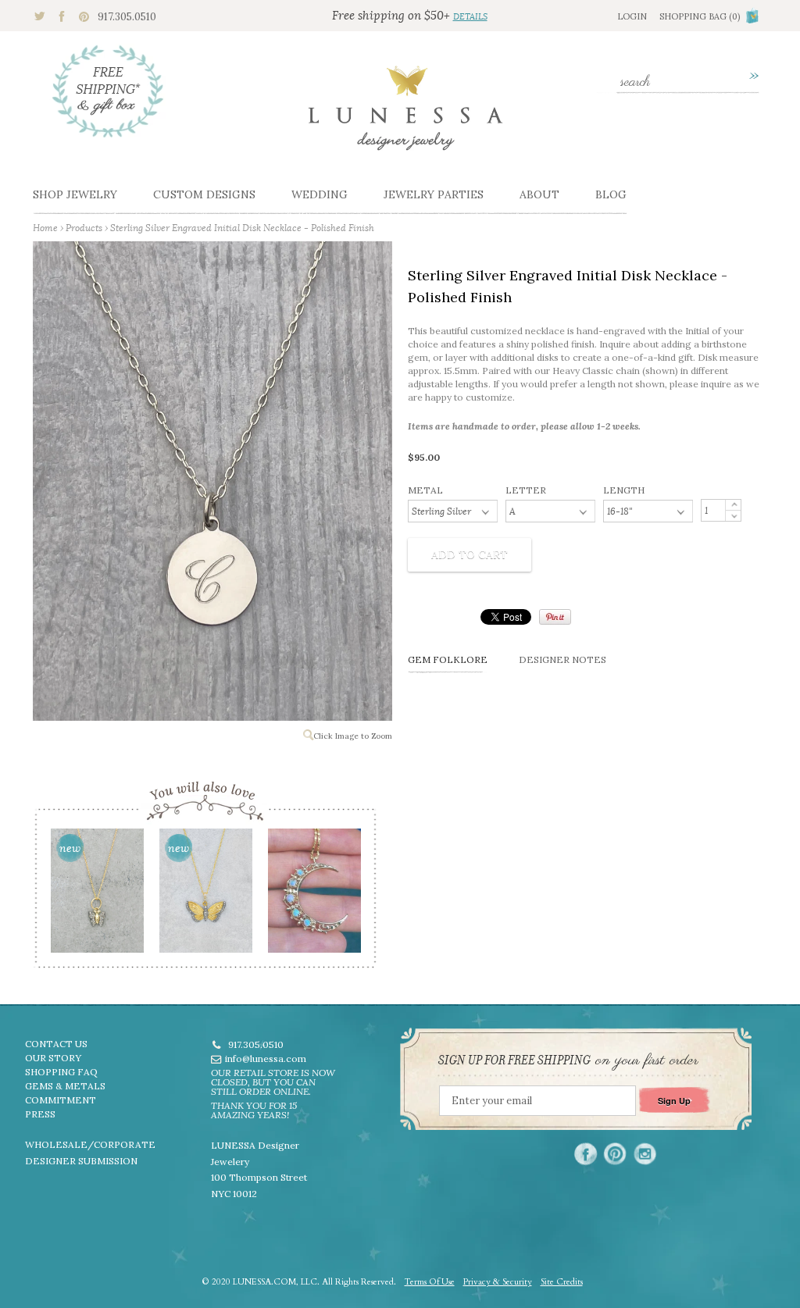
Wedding (319, 194)
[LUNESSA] (405, 114)
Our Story (53, 1058)
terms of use (430, 1282)
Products (84, 227)
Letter (525, 490)
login (632, 16)
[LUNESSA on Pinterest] (615, 1154)
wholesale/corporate (90, 1144)
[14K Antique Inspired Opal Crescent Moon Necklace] (313, 896)
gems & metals (65, 1086)
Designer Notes (562, 659)
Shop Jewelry (75, 194)
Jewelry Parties (434, 194)
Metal (425, 490)
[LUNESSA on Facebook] (585, 1154)
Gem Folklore (448, 659)
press (40, 1114)
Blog (611, 194)
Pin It (555, 617)
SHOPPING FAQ (61, 1072)
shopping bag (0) (699, 16)
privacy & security (497, 1282)
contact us (56, 1044)
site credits (562, 1282)
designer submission (81, 1161)
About (539, 194)
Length (624, 490)
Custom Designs (204, 194)
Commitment (60, 1100)
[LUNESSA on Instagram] (645, 1154)
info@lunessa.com (265, 1058)
